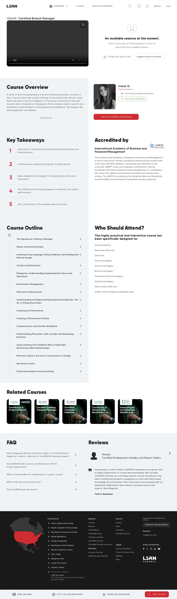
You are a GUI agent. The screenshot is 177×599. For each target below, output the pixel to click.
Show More (46, 118)
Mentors (91, 526)
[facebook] (144, 549)
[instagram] (152, 549)
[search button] (129, 6)
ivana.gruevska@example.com (139, 93)
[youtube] (159, 549)
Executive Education (102, 6)
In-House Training (95, 552)
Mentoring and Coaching (98, 556)
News (118, 526)
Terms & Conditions (123, 549)
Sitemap (119, 556)
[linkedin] (156, 549)
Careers (119, 523)
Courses (80, 6)
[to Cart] (147, 6)
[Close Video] (83, 24)
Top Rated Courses (95, 541)
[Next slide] (169, 454)
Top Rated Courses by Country (100, 544)
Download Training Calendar (156, 525)
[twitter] (148, 549)
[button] (49, 239)
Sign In (157, 6)
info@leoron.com (150, 535)
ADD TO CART (159, 594)
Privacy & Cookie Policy (125, 552)
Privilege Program (123, 534)
